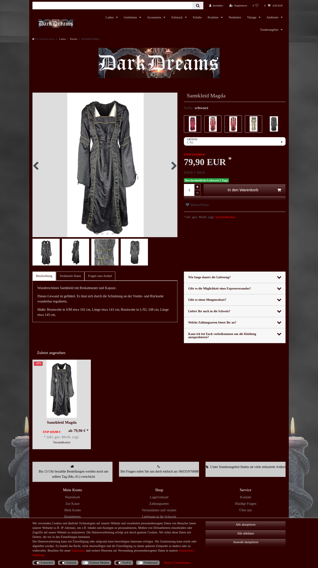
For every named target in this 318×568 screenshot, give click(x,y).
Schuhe (197, 17)
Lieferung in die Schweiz (159, 516)
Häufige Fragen (245, 503)
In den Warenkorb (243, 190)
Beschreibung (44, 276)
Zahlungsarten (159, 503)
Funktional (150, 562)
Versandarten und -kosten (159, 510)
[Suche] (197, 5)
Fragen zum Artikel (100, 276)
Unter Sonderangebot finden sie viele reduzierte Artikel (247, 467)
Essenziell (47, 562)
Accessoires (154, 17)
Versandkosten (225, 217)
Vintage (252, 17)
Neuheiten (235, 17)
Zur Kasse (73, 503)
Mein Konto (72, 510)
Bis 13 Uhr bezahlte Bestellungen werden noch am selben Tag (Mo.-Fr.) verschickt (73, 474)
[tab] (44, 276)
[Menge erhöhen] (197, 187)
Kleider (73, 39)
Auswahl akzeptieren (245, 542)
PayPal (126, 562)
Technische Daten (70, 276)
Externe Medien (99, 562)
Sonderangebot (269, 29)
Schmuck (177, 17)
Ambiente (273, 17)
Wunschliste (199, 205)
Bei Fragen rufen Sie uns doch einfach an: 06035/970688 (159, 471)
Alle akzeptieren (245, 524)
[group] (61, 389)
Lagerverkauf (159, 497)
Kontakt (245, 497)
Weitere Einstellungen (177, 562)
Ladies (110, 17)
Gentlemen (131, 17)
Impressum (78, 550)
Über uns (245, 510)
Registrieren (72, 516)
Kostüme (213, 17)
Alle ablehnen (245, 533)
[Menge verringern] (197, 193)
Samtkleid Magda (62, 422)
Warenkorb (72, 497)
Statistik (71, 562)
